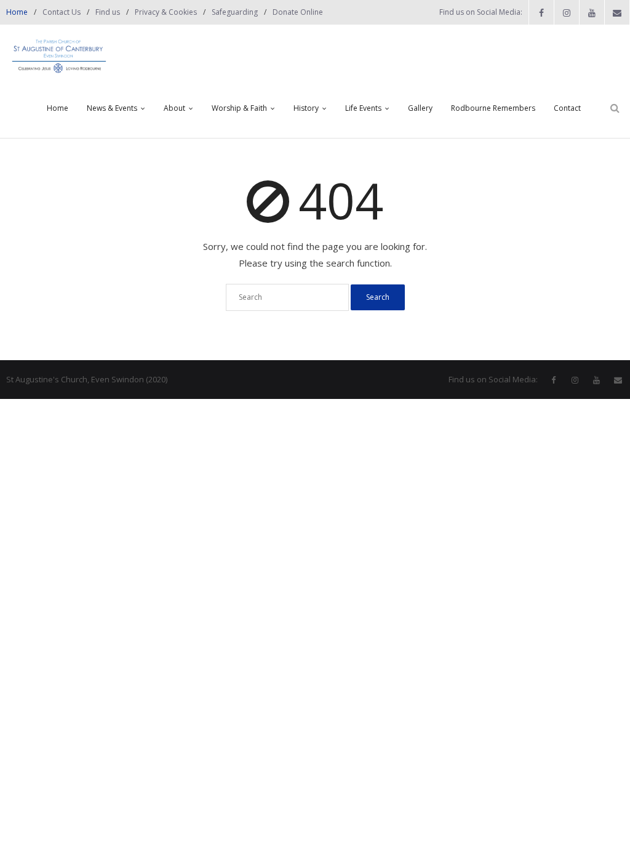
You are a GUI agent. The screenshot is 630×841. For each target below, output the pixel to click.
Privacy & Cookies (166, 12)
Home (17, 12)
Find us (107, 12)
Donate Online (298, 12)
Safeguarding (235, 12)
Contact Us (61, 12)
